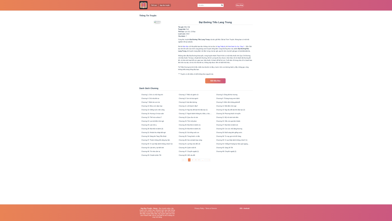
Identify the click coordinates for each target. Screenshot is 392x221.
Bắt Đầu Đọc (215, 81)
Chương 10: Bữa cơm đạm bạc (152, 106)
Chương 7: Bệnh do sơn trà (150, 102)
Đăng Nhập (239, 5)
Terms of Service (211, 208)
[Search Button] (222, 5)
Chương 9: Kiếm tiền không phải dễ (228, 102)
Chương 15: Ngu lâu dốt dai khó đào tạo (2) (230, 110)
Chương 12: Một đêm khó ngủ (226, 106)
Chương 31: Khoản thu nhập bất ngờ (153, 132)
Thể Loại (154, 5)
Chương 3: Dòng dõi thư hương (226, 94)
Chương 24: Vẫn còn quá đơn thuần (228, 121)
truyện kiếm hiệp (151, 213)
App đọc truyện (165, 5)
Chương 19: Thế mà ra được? (151, 117)
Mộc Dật (185, 46)
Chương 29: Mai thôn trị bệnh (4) (189, 129)
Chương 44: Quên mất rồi (187, 147)
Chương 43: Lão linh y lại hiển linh (152, 147)
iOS (241, 208)
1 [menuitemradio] (189, 160)
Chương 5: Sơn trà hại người (188, 98)
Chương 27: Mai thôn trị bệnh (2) (227, 125)
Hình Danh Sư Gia (233, 46)
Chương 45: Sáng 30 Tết (224, 147)
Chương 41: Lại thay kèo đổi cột (189, 144)
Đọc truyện (162, 208)
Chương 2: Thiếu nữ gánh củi (188, 94)
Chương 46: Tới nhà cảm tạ (150, 151)
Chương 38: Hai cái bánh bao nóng (190, 140)
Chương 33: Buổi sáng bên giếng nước (229, 132)
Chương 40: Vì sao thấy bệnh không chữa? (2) (157, 144)
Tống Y (242, 46)
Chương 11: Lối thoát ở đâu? (188, 106)
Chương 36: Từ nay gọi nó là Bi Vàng (228, 136)
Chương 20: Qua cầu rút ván (188, 117)
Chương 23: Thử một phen (188, 121)
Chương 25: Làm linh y (149, 125)
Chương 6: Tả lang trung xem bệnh (228, 98)
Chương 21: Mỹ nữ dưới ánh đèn (227, 117)
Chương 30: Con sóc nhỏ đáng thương (229, 129)
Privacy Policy (199, 208)
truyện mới (145, 212)
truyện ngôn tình (166, 213)
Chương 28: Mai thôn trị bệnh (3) (152, 129)
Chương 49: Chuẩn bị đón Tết (151, 155)
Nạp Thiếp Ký (222, 46)
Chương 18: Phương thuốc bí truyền (228, 113)
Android (246, 208)
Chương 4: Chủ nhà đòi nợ (150, 98)
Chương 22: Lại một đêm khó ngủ (152, 121)
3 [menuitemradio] (195, 160)
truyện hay (151, 210)
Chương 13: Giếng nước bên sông (152, 110)
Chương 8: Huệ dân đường (188, 102)
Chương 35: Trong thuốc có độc (189, 136)
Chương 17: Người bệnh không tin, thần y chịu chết (195, 113)
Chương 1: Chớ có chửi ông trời (152, 94)
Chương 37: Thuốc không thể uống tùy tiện (155, 140)
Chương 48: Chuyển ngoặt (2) (226, 151)
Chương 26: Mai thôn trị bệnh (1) (189, 125)
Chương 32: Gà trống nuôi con (189, 132)
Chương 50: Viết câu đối (187, 155)
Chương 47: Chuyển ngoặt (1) (189, 151)
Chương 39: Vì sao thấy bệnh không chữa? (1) (231, 140)
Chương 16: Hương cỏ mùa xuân (152, 113)
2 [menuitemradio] (192, 160)
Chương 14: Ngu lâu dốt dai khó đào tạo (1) (193, 110)
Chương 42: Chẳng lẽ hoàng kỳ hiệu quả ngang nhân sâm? (232, 144)
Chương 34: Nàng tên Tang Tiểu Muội (153, 136)
